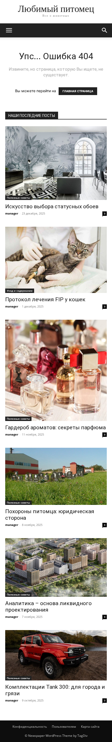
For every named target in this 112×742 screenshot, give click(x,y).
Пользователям (64, 726)
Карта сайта (90, 726)
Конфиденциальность (30, 726)
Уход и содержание (20, 290)
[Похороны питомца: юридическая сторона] (56, 476)
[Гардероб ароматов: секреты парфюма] (56, 370)
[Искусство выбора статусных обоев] (56, 163)
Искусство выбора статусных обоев (51, 206)
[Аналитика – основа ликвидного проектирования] (56, 567)
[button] (9, 30)
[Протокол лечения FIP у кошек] (56, 260)
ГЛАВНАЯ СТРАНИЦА (78, 91)
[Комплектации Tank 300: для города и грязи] (56, 655)
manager (11, 213)
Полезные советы (18, 197)
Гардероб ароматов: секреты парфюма (55, 427)
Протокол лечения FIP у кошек (45, 299)
